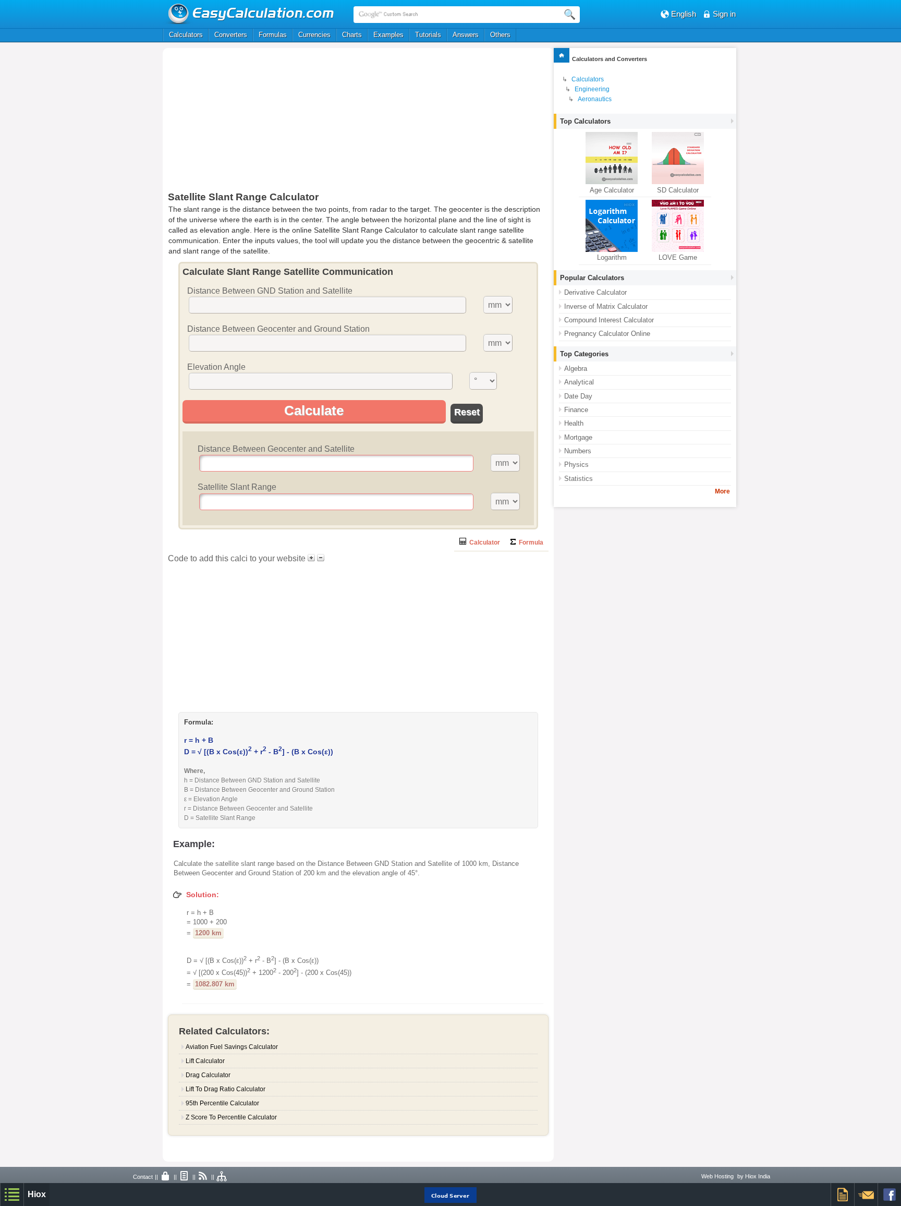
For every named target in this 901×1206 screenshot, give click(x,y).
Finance (576, 410)
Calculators (186, 35)
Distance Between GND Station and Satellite (269, 290)
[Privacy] (166, 1177)
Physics (576, 464)
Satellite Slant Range (237, 487)
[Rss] (203, 1177)
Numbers (577, 451)
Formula (529, 542)
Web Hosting (717, 1176)
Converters (230, 35)
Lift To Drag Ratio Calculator (225, 1089)
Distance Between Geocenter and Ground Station (278, 328)
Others (500, 35)
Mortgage (578, 437)
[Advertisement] (279, 123)
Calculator (483, 542)
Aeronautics (595, 99)
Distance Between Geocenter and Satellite (276, 448)
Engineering (592, 89)
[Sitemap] (222, 1177)
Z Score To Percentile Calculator (231, 1117)
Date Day (578, 396)
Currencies (314, 35)
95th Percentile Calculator (222, 1103)
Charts (352, 35)
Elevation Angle (216, 367)
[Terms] (184, 1177)
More (722, 491)
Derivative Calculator (595, 292)
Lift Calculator (205, 1061)
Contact (143, 1177)
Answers (466, 35)
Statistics (578, 479)
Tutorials (428, 35)
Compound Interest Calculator (609, 320)
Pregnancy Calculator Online (607, 333)
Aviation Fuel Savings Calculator (232, 1047)
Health (573, 423)
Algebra (575, 368)
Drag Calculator (208, 1075)
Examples (388, 35)
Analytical (579, 382)
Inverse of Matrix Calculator (606, 306)
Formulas (273, 35)
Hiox (37, 1194)
